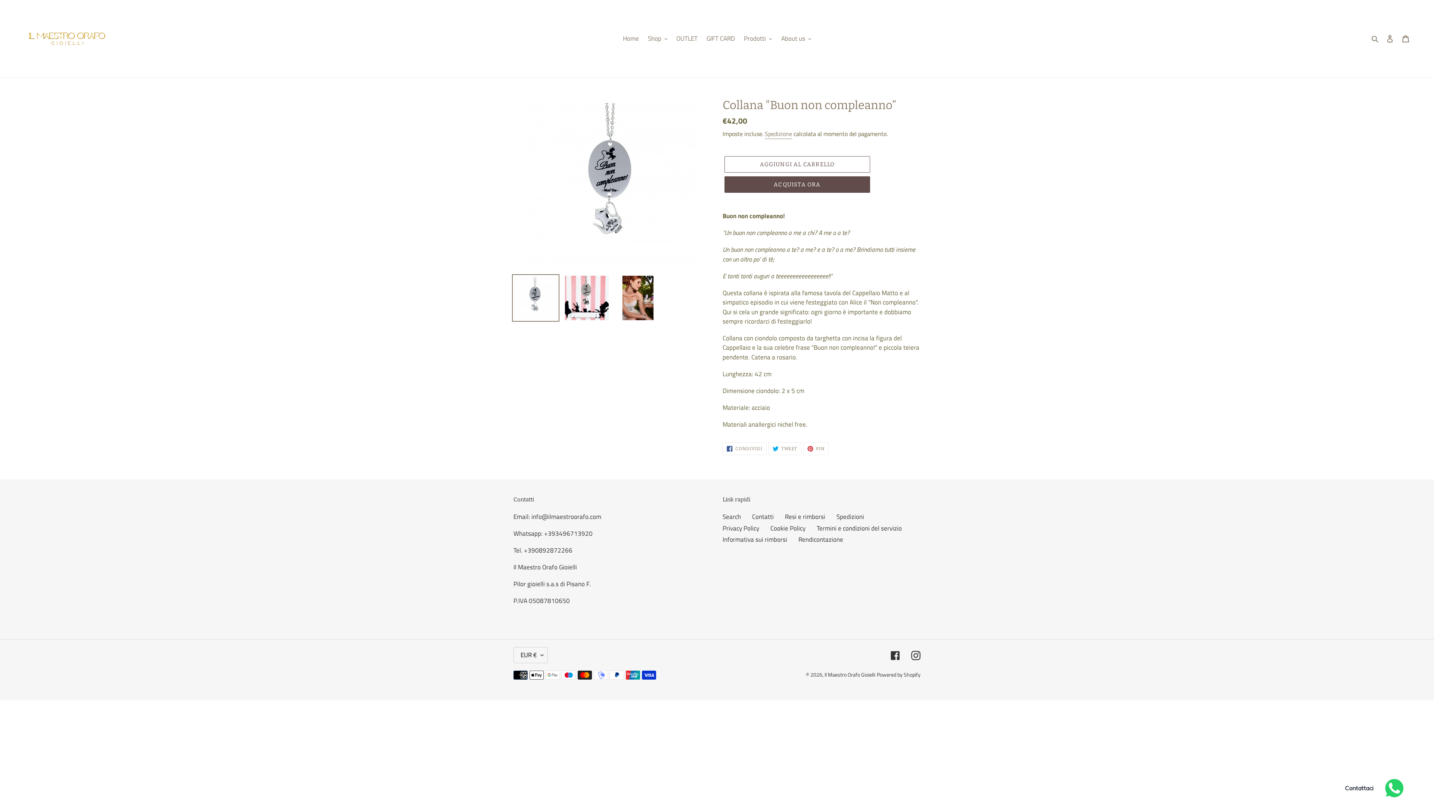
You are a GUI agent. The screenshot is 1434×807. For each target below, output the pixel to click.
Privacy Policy (741, 528)
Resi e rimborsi (805, 517)
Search (732, 517)
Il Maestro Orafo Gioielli (850, 674)
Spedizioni (850, 517)
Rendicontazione (820, 539)
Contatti (763, 517)
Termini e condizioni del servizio (859, 528)
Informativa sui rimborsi (755, 539)
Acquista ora (797, 184)
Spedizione (778, 133)
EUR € (529, 655)
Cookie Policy (788, 528)
